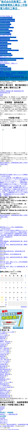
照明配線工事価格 (5, 26)
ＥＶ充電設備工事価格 (6, 17)
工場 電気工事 (4, 359)
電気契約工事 (9, 91)
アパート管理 (3, 335)
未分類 (2, 377)
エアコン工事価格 (5, 32)
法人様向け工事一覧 (5, 35)
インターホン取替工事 (6, 387)
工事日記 (2, 91)
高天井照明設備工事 (5, 44)
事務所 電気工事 (5, 341)
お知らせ (2, 340)
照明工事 (2, 338)
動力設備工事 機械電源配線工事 (9, 40)
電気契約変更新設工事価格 (7, 21)
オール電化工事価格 (5, 34)
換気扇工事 (3, 336)
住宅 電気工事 (4, 348)
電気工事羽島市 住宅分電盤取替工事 (10, 254)
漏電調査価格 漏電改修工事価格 (9, 50)
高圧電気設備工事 (5, 369)
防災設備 (2, 388)
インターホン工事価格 (6, 30)
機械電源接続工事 (5, 39)
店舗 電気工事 (4, 371)
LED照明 (2, 333)
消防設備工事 (3, 52)
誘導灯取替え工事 (5, 390)
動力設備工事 (3, 366)
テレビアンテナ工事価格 (7, 27)
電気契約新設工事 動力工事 (8, 37)
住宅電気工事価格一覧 (6, 16)
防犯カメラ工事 (4, 392)
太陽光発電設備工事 (5, 53)
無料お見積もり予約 (5, 57)
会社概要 (2, 65)
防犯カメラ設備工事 (5, 48)
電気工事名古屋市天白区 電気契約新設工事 (12, 251)
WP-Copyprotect (15, 429)
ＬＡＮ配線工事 (4, 385)
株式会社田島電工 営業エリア (8, 63)
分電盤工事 (3, 345)
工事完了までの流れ (5, 68)
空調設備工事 (3, 47)
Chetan (9, 429)
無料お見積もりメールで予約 (8, 60)
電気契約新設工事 (19, 91)
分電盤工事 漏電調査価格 (7, 19)
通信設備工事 (3, 384)
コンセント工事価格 (5, 24)
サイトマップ (3, 421)
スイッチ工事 (3, 362)
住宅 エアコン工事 (5, 382)
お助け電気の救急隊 (5, 70)
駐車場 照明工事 (5, 374)
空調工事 (2, 380)
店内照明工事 (3, 372)
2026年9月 (24, 306)
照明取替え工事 (4, 379)
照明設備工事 (3, 42)
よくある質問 (3, 66)
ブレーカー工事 (4, 353)
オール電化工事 (4, 349)
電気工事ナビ (3, 422)
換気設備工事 (3, 45)
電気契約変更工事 (5, 395)
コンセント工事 (4, 343)
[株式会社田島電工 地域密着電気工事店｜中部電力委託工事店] (14, 8)
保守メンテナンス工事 (6, 55)
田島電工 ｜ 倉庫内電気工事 (8, 414)
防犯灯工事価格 (4, 29)
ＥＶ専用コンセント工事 (7, 332)
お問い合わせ (3, 61)
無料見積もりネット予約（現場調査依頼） (12, 58)
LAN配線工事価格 (5, 22)
